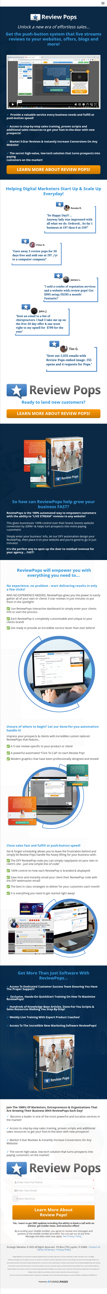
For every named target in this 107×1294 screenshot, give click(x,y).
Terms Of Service (46, 1249)
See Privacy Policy (72, 1236)
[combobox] (15, 1199)
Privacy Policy (64, 1249)
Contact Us (94, 1247)
